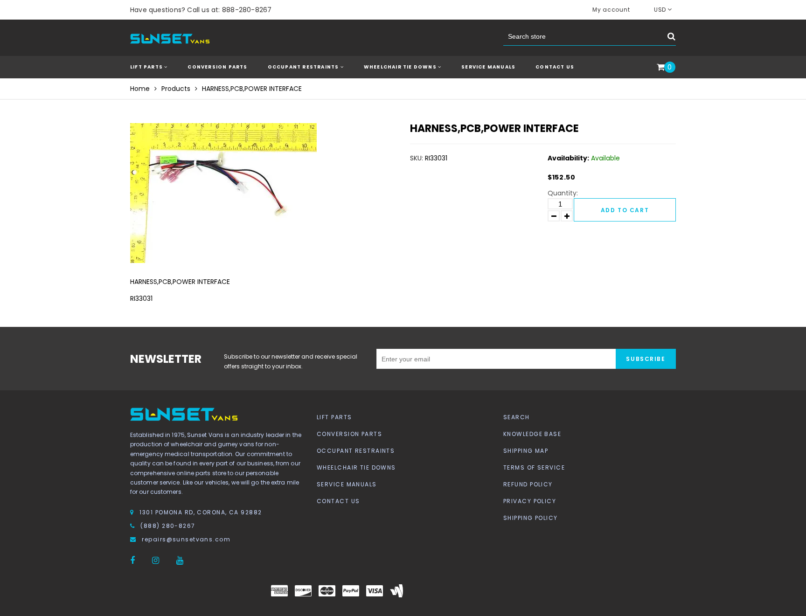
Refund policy (528, 484)
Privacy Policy (529, 501)
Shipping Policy (530, 518)
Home (140, 88)
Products (175, 88)
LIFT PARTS (147, 66)
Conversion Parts (349, 434)
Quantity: (563, 193)
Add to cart (625, 210)
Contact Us (554, 66)
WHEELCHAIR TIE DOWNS (401, 66)
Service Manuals (488, 66)
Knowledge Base (532, 434)
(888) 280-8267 (167, 526)
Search (516, 417)
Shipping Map (525, 451)
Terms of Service (534, 467)
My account (611, 10)
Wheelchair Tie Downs (356, 467)
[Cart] (661, 67)
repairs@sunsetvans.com (186, 539)
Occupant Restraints (356, 451)
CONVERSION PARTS (217, 66)
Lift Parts (334, 417)
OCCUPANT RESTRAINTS (304, 66)
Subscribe (645, 359)
